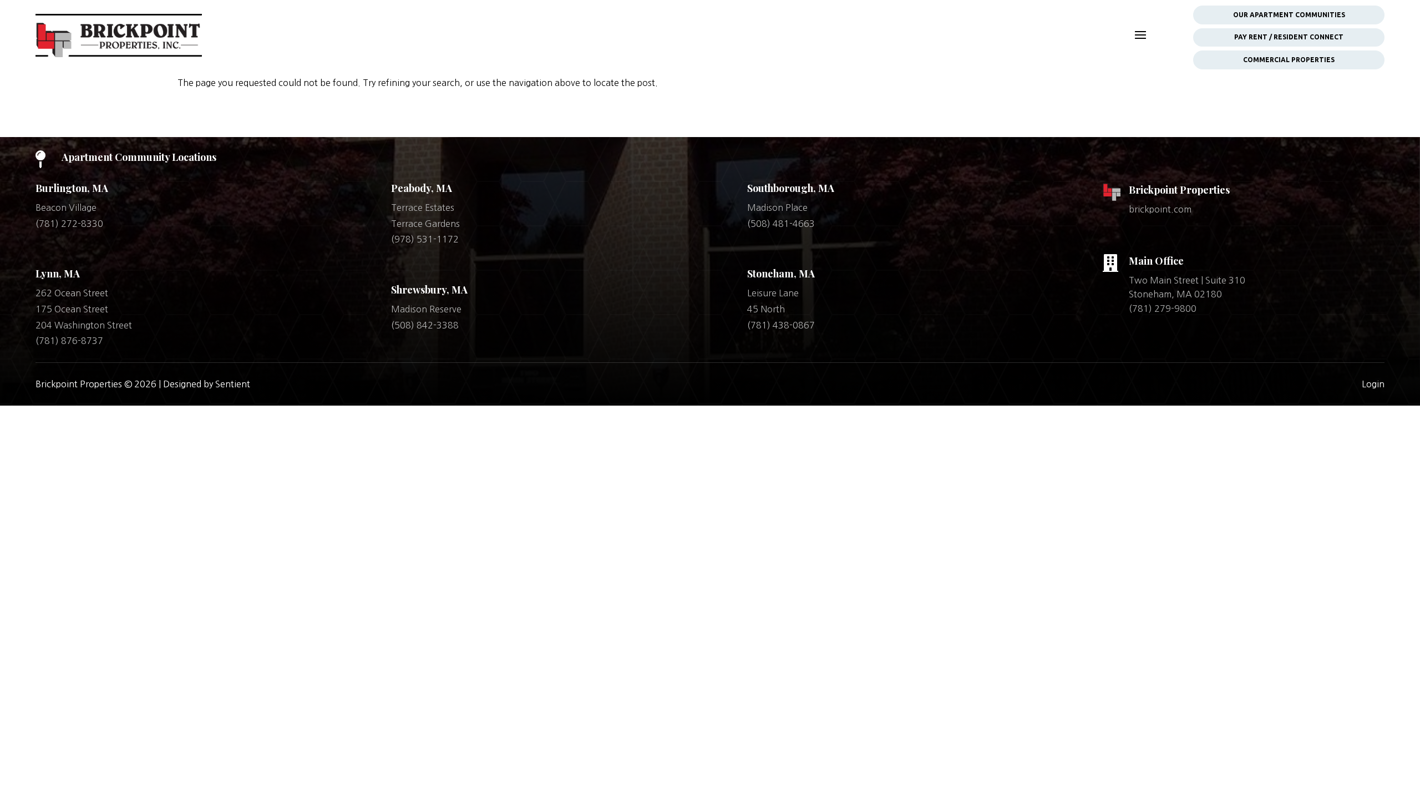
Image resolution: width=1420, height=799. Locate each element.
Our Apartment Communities (1289, 14)
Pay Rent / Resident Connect (1288, 37)
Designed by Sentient (206, 384)
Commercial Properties (1289, 59)
